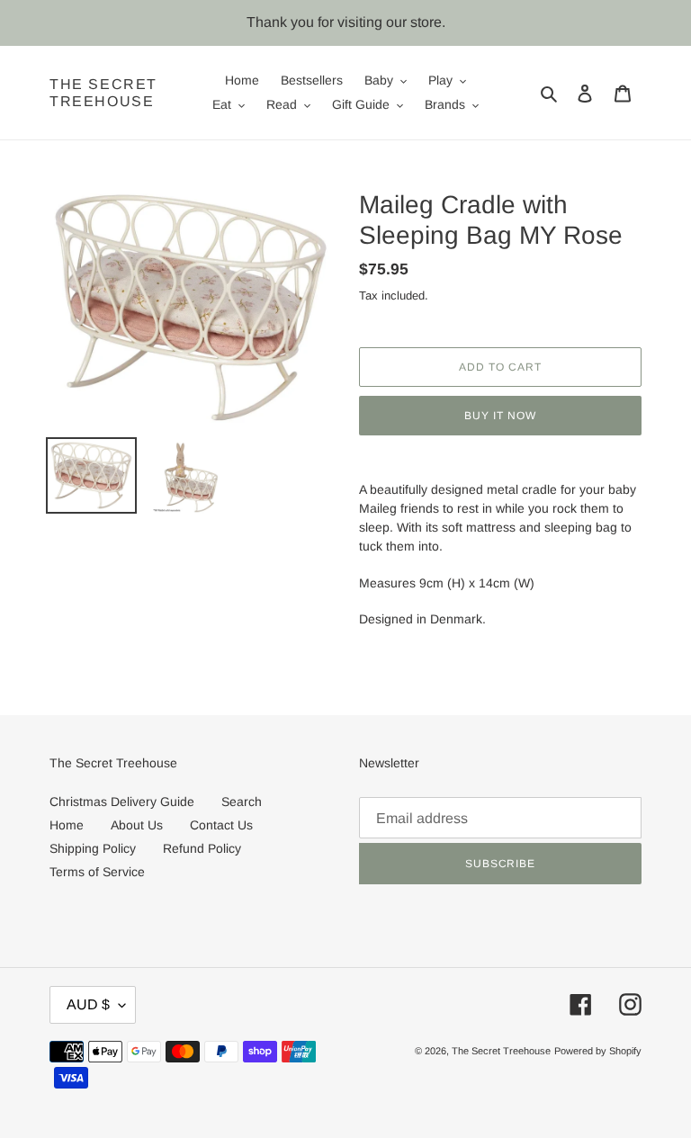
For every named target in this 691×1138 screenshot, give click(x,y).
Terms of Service (97, 872)
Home (66, 825)
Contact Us (221, 825)
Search (241, 801)
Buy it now (500, 415)
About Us (137, 825)
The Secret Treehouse (103, 92)
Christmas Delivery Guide (121, 801)
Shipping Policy (92, 848)
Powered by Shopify (598, 1050)
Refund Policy (202, 848)
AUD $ (88, 1004)
